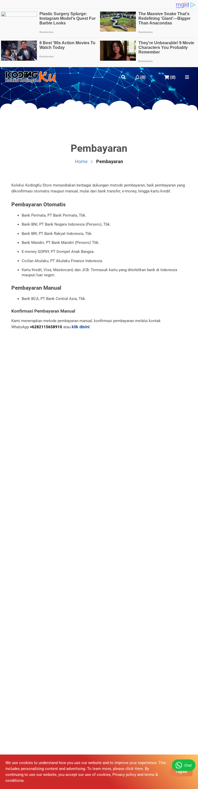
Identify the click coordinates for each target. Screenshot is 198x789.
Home (81, 161)
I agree (181, 772)
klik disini (80, 327)
